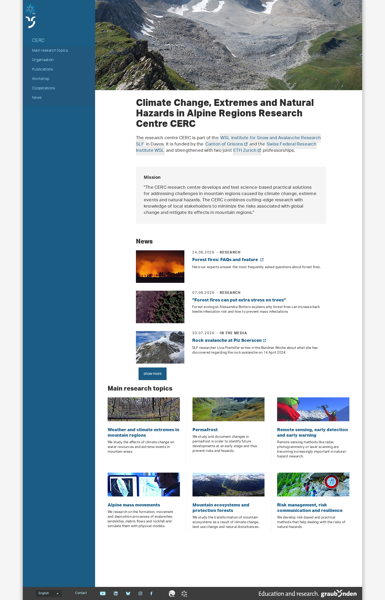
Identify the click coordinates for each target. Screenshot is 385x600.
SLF (184, 593)
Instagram (140, 593)
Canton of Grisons (224, 144)
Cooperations (43, 89)
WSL (172, 593)
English (43, 593)
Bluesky (128, 593)
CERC (38, 41)
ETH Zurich (244, 150)
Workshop (40, 79)
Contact (81, 593)
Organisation (43, 60)
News (36, 98)
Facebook (151, 593)
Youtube (103, 593)
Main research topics (50, 51)
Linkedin (115, 593)
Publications (42, 70)
